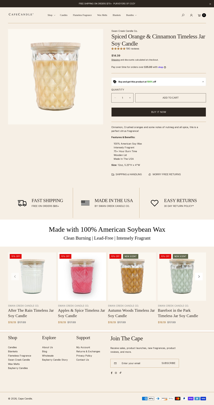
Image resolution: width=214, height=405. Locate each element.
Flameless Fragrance (19, 355)
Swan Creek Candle (19, 359)
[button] (53, 15)
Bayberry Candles (18, 368)
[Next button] (199, 276)
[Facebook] (111, 373)
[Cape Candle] (21, 14)
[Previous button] (15, 276)
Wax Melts (14, 364)
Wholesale (48, 355)
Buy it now (158, 112)
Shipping (115, 59)
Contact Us (82, 359)
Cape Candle (25, 398)
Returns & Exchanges (88, 351)
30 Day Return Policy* (179, 206)
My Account (83, 347)
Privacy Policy (84, 355)
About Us (47, 347)
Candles (12, 347)
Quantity (117, 89)
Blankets (13, 351)
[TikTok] (120, 372)
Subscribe (168, 363)
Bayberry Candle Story (55, 359)
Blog (44, 351)
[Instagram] (116, 373)
